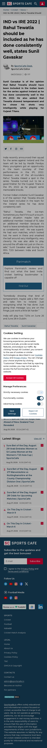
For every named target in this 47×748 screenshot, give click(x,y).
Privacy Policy (20, 358)
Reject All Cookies (33, 412)
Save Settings (12, 412)
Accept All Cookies (15, 378)
